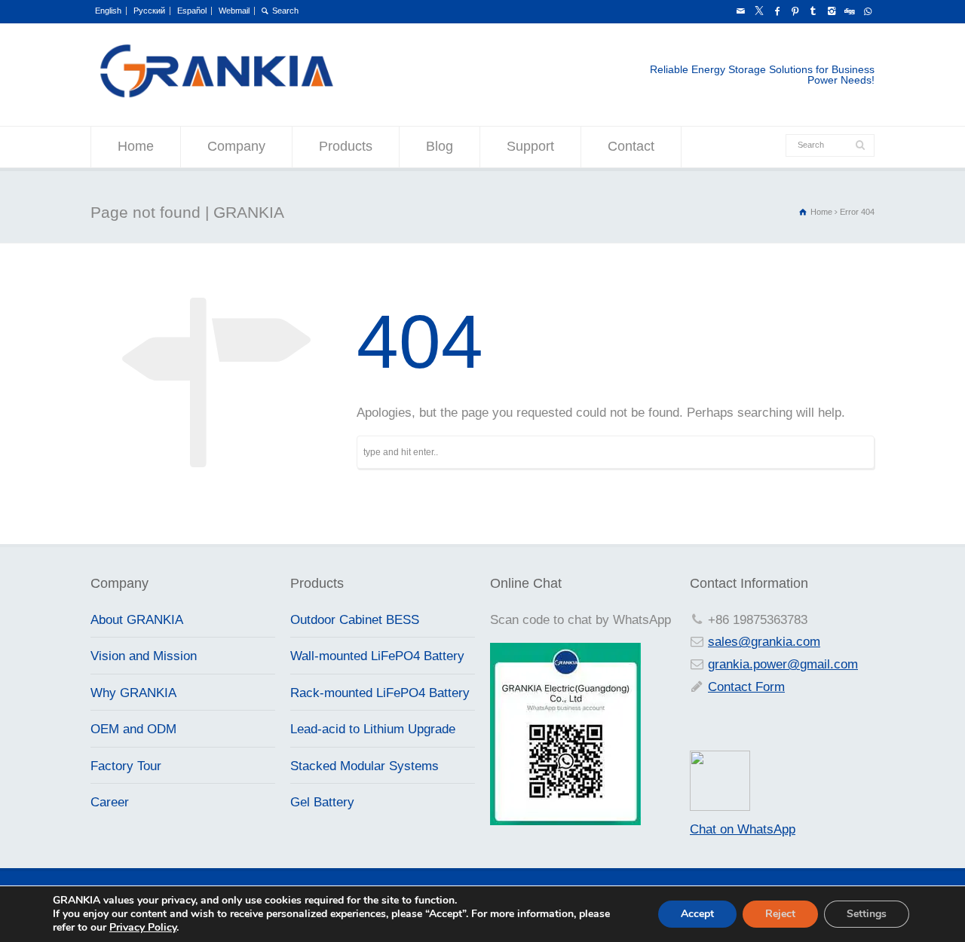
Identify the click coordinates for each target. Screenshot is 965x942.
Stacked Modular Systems (364, 766)
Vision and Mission (143, 656)
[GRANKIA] (216, 95)
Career (109, 802)
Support (530, 146)
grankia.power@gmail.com (783, 664)
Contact (631, 146)
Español (192, 10)
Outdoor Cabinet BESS (354, 620)
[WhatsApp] (867, 11)
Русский (149, 10)
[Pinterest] (794, 11)
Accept (697, 914)
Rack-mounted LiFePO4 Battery (380, 693)
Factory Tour (125, 766)
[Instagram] (830, 11)
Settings (867, 914)
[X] (758, 11)
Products (345, 146)
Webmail (234, 10)
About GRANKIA (136, 620)
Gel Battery (322, 802)
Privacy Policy (142, 927)
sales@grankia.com (764, 642)
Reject (780, 914)
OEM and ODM (133, 729)
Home (136, 146)
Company (236, 146)
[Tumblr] (812, 11)
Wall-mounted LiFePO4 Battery (377, 656)
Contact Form (746, 687)
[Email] (740, 11)
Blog (439, 146)
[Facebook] (776, 11)
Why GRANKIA (133, 693)
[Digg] (848, 11)
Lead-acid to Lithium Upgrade (372, 729)
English (108, 10)
